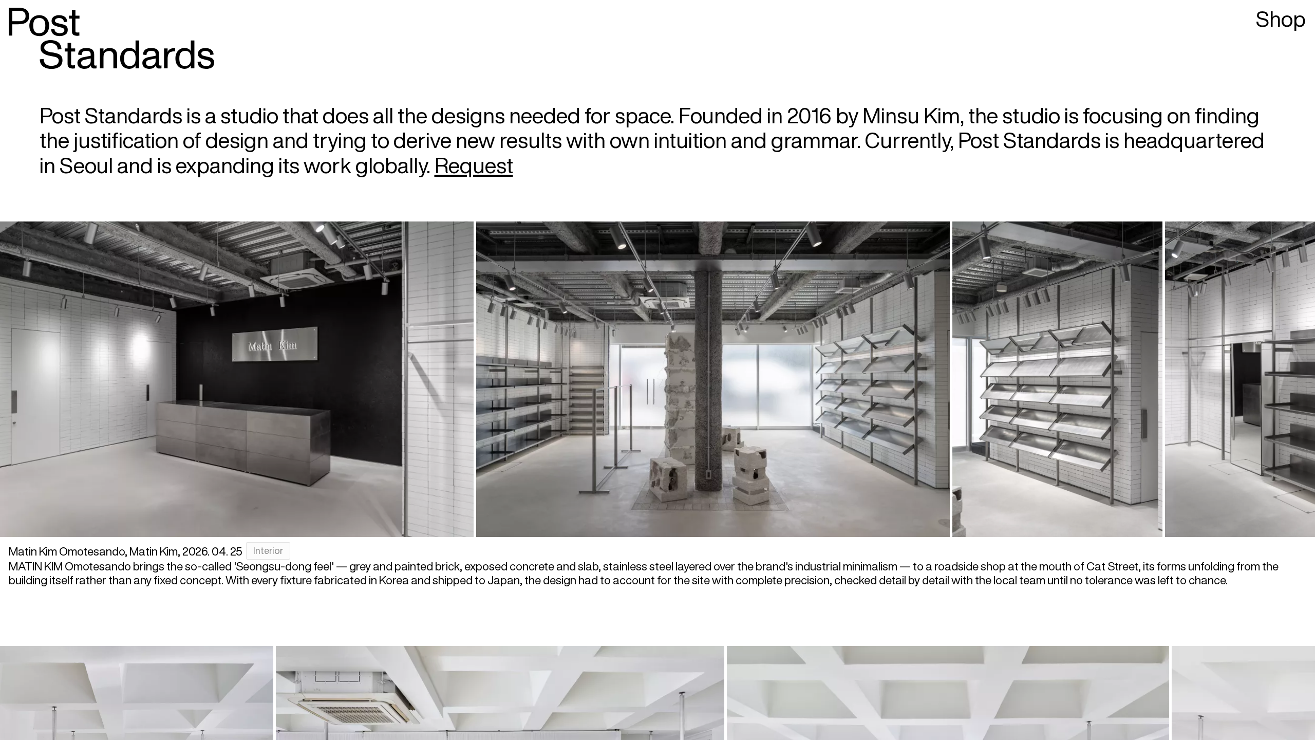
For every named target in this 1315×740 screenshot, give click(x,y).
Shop (1281, 18)
